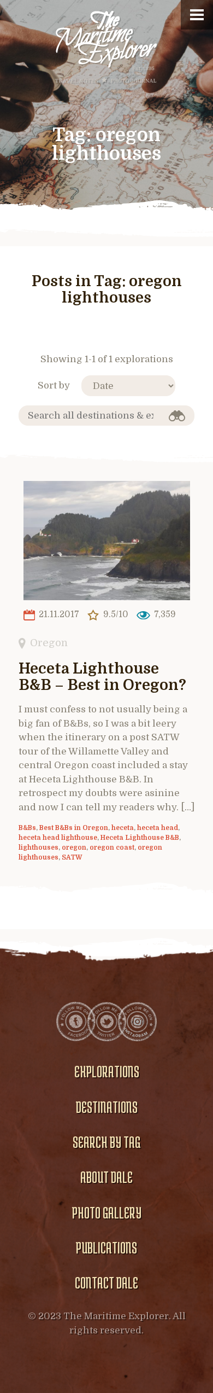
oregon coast (112, 847)
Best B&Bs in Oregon (73, 828)
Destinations (107, 1107)
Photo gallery (106, 1212)
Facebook (75, 1021)
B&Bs (27, 828)
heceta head (157, 828)
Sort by (54, 385)
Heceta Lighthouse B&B (139, 837)
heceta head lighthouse (58, 837)
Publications (106, 1247)
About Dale (106, 1177)
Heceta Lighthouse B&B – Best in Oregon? (102, 677)
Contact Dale (106, 1282)
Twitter (106, 1021)
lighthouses (38, 847)
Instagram (137, 1021)
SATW (72, 857)
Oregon (49, 642)
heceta (122, 828)
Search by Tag (106, 1142)
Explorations (106, 1071)
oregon (74, 847)
